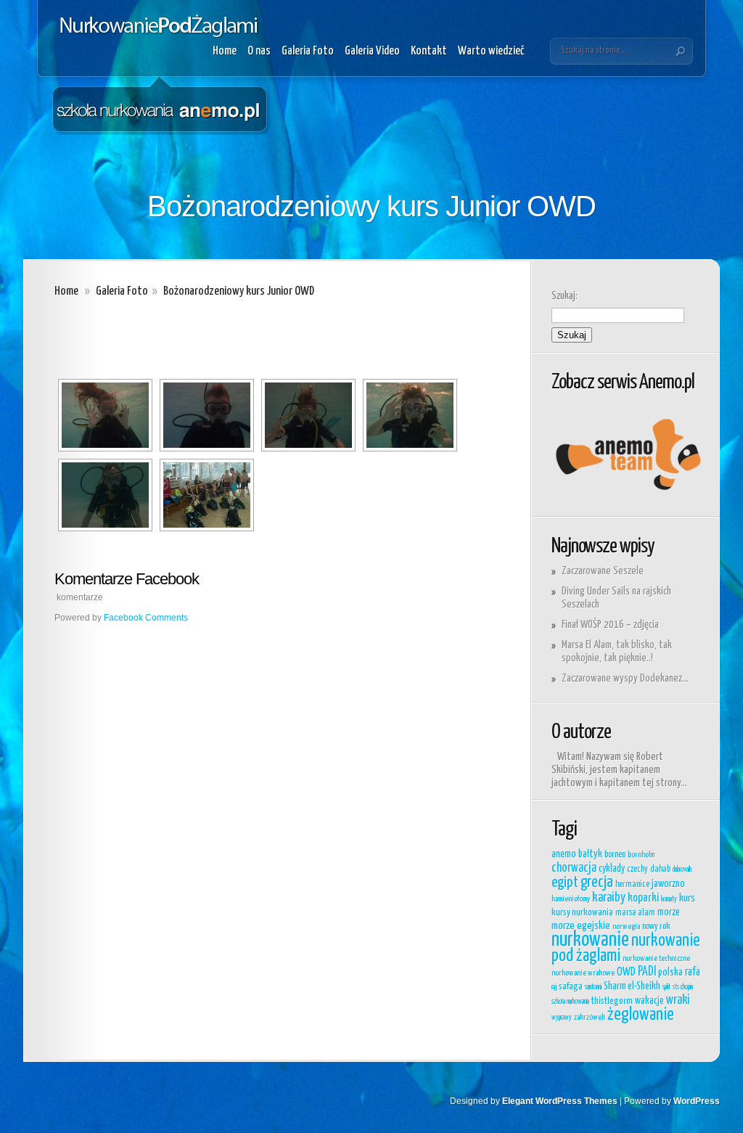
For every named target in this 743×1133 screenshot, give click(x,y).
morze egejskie (580, 925)
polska (670, 973)
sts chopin (683, 987)
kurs (687, 898)
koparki (643, 898)
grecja (596, 882)
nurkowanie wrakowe (583, 973)
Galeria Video (372, 51)
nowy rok (656, 926)
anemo (563, 854)
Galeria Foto (308, 51)
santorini (593, 987)
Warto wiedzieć (491, 51)
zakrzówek (589, 1017)
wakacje (649, 1001)
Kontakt (429, 51)
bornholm (641, 855)
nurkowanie (590, 940)
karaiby (608, 897)
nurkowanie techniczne (656, 958)
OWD (626, 972)
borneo (614, 854)
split (666, 987)
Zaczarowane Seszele (603, 570)
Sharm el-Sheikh (632, 986)
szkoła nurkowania (570, 1001)
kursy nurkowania (582, 912)
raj (554, 987)
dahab (660, 869)
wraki (678, 1000)
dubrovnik (682, 869)
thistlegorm (612, 1001)
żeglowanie (640, 1014)
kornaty (669, 899)
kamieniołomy (570, 899)
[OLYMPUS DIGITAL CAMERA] (105, 415)
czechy (637, 869)
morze (668, 912)
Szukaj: (564, 295)
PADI (647, 971)
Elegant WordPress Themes (559, 1101)
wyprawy (561, 1017)
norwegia (626, 926)
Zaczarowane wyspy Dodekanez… (625, 678)
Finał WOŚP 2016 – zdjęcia (610, 624)
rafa (692, 972)
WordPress (696, 1101)
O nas (259, 51)
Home (225, 51)
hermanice (632, 884)
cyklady (612, 869)
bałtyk (590, 854)
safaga (571, 986)
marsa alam (635, 912)
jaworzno (668, 884)
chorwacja (573, 868)
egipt (564, 882)
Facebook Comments (146, 618)
